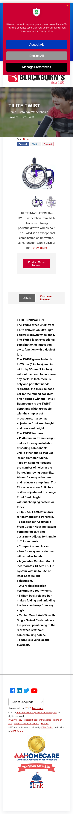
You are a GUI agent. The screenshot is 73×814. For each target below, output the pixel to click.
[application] (36, 407)
